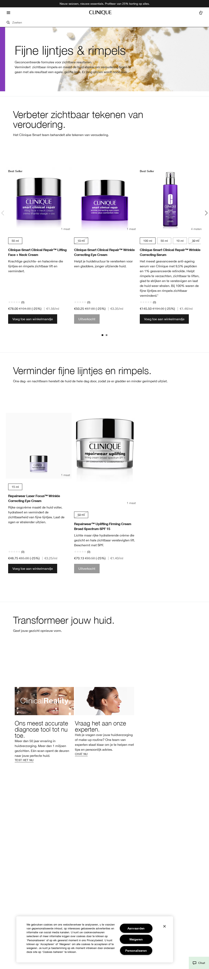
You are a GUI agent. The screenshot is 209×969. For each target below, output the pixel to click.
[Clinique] (100, 12)
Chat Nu (81, 754)
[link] (44, 724)
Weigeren (136, 939)
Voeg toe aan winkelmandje (32, 319)
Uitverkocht (86, 319)
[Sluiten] (164, 926)
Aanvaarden (136, 928)
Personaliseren (136, 950)
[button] (199, 963)
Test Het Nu (24, 760)
